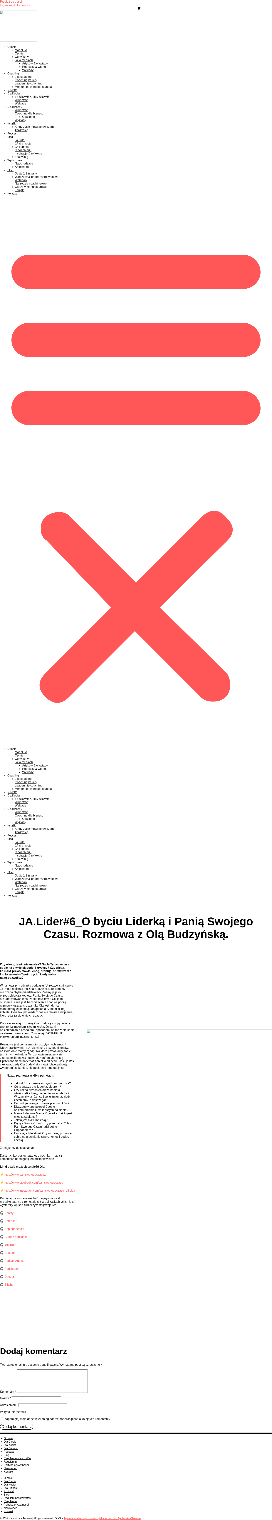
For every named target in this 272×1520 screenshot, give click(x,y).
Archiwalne (22, 166)
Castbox (9, 1252)
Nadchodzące (24, 163)
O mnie (11, 46)
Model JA (21, 50)
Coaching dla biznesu (29, 113)
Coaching (13, 73)
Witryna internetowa (13, 1411)
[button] (136, 471)
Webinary (21, 180)
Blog (10, 136)
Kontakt (12, 193)
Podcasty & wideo (34, 66)
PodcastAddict (13, 1260)
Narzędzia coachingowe (31, 183)
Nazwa (5, 1398)
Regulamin (10, 1461)
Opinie (19, 53)
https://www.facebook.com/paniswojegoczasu (33, 1182)
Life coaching (23, 76)
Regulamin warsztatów (17, 1458)
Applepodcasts (14, 1228)
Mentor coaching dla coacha (33, 86)
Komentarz (8, 1391)
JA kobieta (22, 146)
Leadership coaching (28, 83)
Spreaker (10, 1221)
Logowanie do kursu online (15, 5)
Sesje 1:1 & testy (26, 173)
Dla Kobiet (13, 93)
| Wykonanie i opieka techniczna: (91, 1518)
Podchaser (11, 1268)
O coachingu (23, 150)
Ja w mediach (24, 60)
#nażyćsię (21, 130)
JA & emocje (23, 143)
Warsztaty (21, 100)
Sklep (10, 170)
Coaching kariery (26, 80)
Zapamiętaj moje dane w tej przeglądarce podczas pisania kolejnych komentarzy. (57, 1419)
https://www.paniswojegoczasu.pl (25, 1174)
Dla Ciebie (10, 1441)
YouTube (10, 1244)
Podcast (12, 133)
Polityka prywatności (16, 1464)
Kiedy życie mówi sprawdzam (34, 126)
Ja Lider (20, 140)
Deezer (9, 1276)
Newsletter (10, 1468)
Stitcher (9, 1284)
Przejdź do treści (11, 1)
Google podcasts (15, 1236)
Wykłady (27, 70)
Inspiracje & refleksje (28, 153)
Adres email (9, 1405)
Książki (19, 190)
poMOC (12, 90)
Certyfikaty (22, 56)
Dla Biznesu (14, 106)
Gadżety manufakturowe (31, 186)
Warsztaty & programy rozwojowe (36, 176)
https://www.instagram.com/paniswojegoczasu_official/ (39, 1190)
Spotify (9, 1213)
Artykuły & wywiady (35, 63)
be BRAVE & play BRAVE (32, 96)
